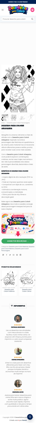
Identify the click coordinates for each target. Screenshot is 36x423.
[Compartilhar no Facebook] (6, 255)
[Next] (31, 88)
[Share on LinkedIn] (20, 255)
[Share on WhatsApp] (3, 255)
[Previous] (4, 88)
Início (3, 123)
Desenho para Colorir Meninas (18, 246)
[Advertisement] (18, 41)
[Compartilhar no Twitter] (10, 255)
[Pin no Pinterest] (17, 255)
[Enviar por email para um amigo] (13, 255)
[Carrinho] (32, 10)
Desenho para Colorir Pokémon (9, 290)
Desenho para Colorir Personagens (18, 123)
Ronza (24, 420)
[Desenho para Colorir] (18, 10)
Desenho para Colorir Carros (26, 290)
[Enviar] (32, 19)
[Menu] (2, 9)
